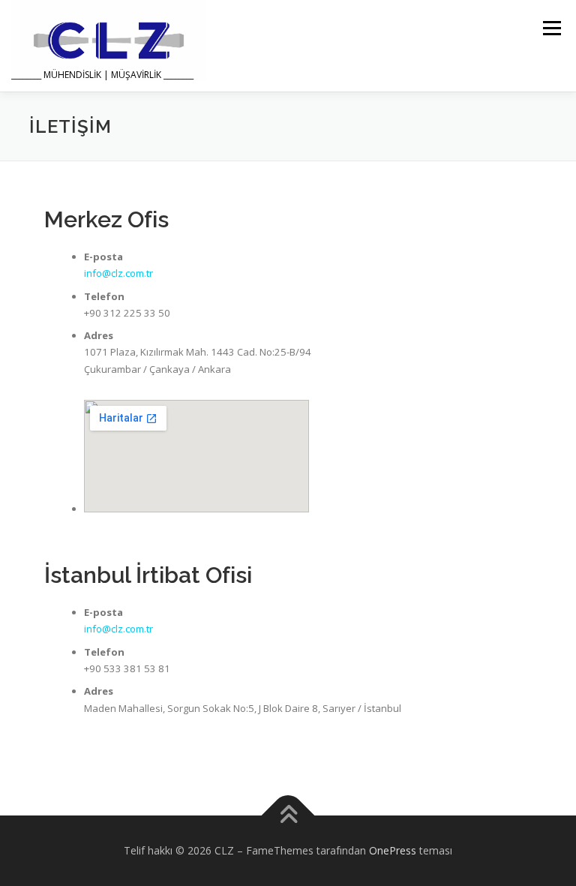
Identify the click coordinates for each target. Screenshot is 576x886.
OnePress (392, 850)
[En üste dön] (288, 815)
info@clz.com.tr (118, 273)
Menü (551, 28)
